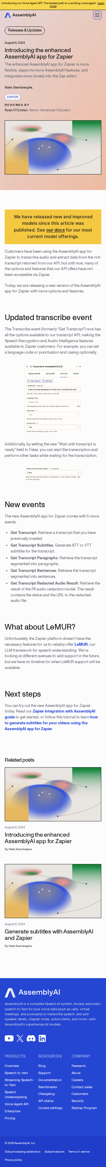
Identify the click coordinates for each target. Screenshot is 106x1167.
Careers (77, 1080)
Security (78, 1100)
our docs (55, 230)
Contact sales (82, 1087)
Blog (42, 1065)
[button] (97, 15)
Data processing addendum (23, 1152)
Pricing (10, 1118)
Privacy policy (13, 1160)
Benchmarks (47, 1087)
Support (44, 1073)
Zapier (12, 97)
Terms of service (79, 1152)
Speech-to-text (16, 1073)
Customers (80, 1093)
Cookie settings (50, 1108)
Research (79, 1065)
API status (46, 1100)
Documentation (50, 1080)
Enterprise (12, 1111)
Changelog (46, 1093)
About (76, 1073)
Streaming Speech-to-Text (19, 1082)
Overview (12, 1065)
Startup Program (84, 1108)
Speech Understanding (16, 1094)
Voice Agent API (17, 1104)
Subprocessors (54, 1152)
